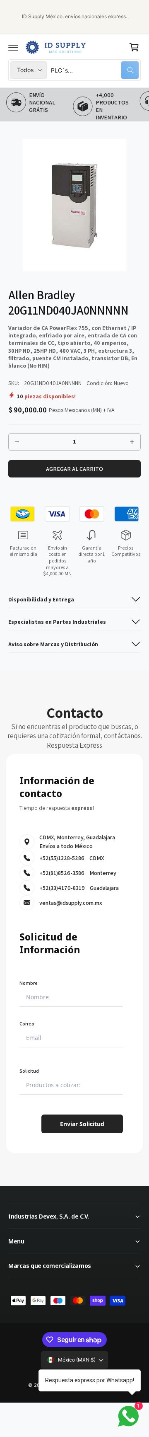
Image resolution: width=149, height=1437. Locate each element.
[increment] (132, 442)
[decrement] (17, 442)
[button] (13, 47)
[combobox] (95, 70)
